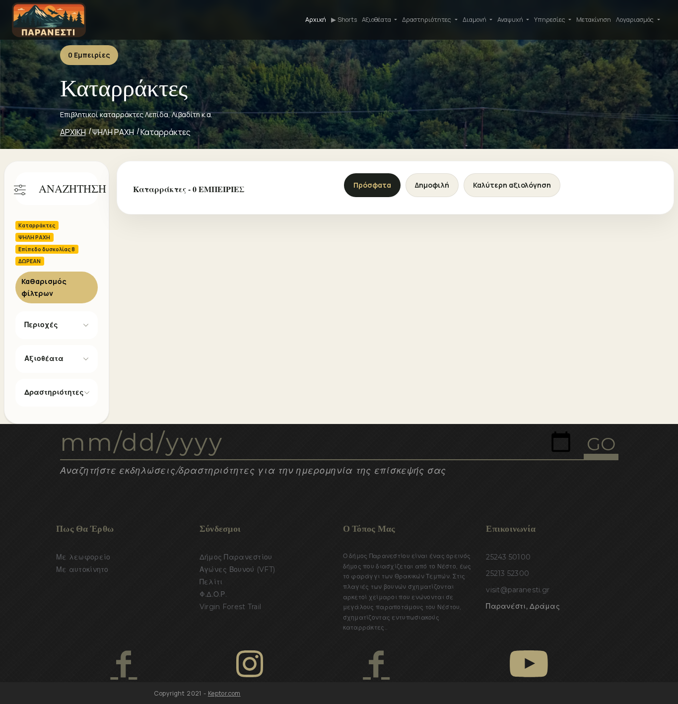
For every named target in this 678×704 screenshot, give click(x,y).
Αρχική (315, 19)
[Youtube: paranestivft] (529, 663)
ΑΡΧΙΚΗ (73, 132)
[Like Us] (123, 663)
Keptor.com (224, 693)
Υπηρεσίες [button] (550, 19)
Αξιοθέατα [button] (377, 19)
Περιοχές (41, 324)
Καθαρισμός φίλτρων (44, 287)
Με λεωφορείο (83, 557)
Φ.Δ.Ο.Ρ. (213, 594)
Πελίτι (211, 581)
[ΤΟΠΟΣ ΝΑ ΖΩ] (376, 663)
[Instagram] (249, 663)
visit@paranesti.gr (517, 589)
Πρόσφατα (372, 185)
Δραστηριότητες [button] (427, 19)
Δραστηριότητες (54, 392)
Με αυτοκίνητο (82, 569)
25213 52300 (507, 573)
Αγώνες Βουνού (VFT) (237, 569)
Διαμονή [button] (475, 19)
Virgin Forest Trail (230, 606)
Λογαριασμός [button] (635, 19)
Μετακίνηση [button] (593, 19)
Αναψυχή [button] (511, 19)
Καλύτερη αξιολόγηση (512, 185)
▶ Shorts (344, 19)
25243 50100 (508, 557)
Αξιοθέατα (44, 358)
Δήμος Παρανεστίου (236, 557)
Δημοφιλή (432, 185)
